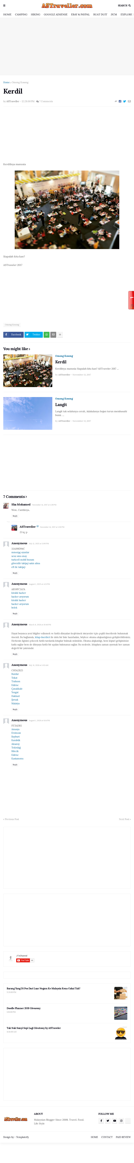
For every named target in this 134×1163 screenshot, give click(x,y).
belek (14, 607)
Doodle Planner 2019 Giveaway (23, 1008)
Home (6, 82)
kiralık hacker (18, 592)
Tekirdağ (16, 747)
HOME (7, 14)
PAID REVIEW (123, 1137)
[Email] (129, 101)
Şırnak (14, 699)
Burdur (15, 674)
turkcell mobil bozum (22, 559)
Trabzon (15, 681)
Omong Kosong (20, 82)
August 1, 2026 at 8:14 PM (39, 720)
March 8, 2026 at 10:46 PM (40, 625)
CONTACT (107, 1137)
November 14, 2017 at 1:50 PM (52, 527)
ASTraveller (28, 527)
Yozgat (14, 692)
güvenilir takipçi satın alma (25, 563)
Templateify (22, 1137)
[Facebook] (120, 101)
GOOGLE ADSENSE (55, 14)
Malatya (15, 703)
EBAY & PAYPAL (80, 14)
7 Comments (46, 101)
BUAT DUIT (100, 14)
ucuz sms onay (19, 556)
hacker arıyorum (20, 596)
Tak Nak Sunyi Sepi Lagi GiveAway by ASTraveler (34, 1028)
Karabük (15, 740)
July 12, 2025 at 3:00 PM (39, 543)
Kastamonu (17, 758)
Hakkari (15, 696)
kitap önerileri (42, 637)
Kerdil (60, 362)
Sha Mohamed (21, 504)
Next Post (124, 819)
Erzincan (16, 732)
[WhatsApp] (47, 335)
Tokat (14, 677)
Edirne (15, 685)
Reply (15, 516)
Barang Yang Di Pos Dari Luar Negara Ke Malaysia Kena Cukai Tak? (43, 988)
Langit (61, 404)
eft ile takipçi (18, 567)
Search (122, 5)
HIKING (35, 14)
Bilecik (15, 751)
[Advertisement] (67, 46)
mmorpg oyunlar (20, 552)
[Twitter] (124, 101)
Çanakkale (17, 688)
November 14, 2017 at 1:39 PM (44, 505)
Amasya (15, 729)
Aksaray (15, 744)
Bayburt (15, 736)
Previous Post (12, 819)
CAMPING (21, 14)
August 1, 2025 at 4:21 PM (39, 584)
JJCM (114, 14)
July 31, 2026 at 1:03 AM (38, 665)
